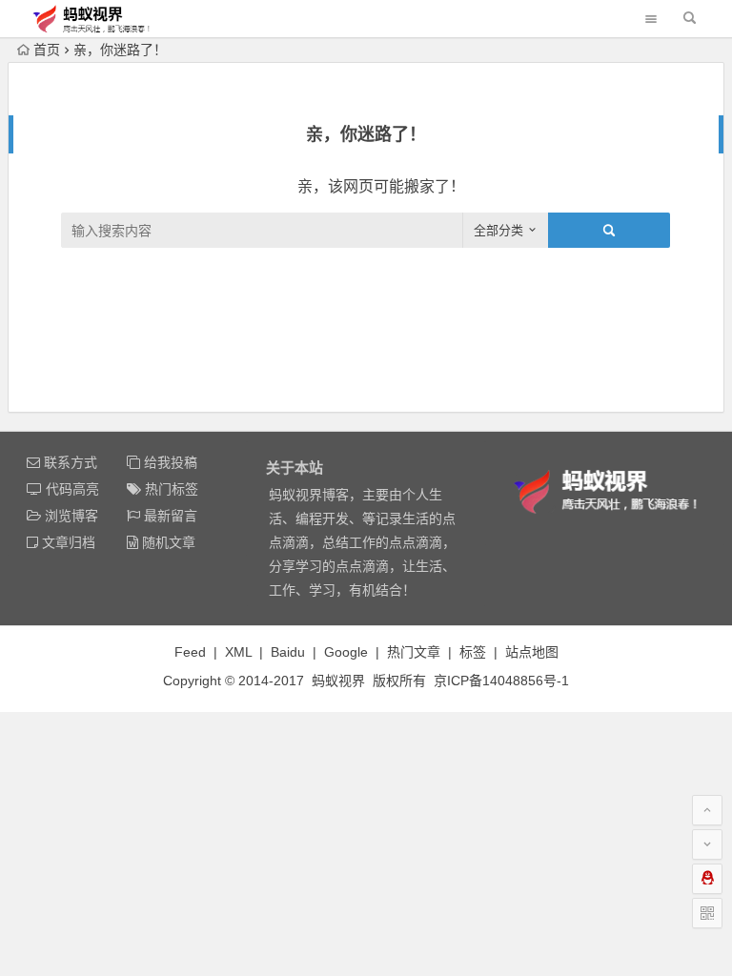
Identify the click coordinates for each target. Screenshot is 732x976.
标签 (472, 652)
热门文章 (413, 652)
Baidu (288, 652)
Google (346, 652)
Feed (190, 652)
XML (238, 652)
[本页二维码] (707, 913)
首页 (46, 49)
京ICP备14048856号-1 (501, 680)
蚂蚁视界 (338, 680)
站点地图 (532, 652)
